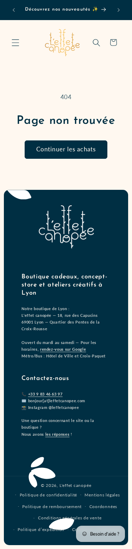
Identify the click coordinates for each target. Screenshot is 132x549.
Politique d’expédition (41, 529)
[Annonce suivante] (118, 10)
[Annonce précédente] (13, 10)
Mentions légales (102, 494)
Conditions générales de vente (69, 517)
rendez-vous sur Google (63, 349)
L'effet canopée (75, 485)
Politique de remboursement (52, 506)
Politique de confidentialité (48, 494)
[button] (15, 42)
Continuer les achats (66, 149)
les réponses (57, 434)
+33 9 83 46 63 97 (45, 394)
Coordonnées (103, 506)
